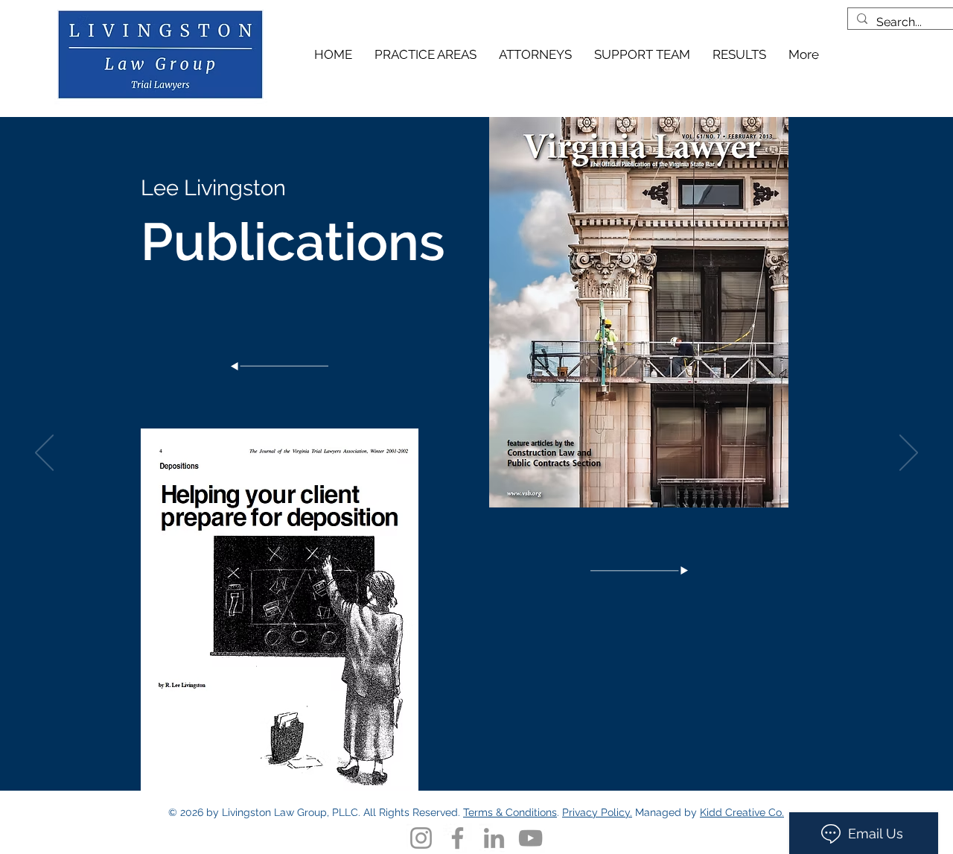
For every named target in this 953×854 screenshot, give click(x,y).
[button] (535, 54)
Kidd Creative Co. (742, 812)
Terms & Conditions (510, 812)
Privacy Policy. (597, 812)
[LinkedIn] (494, 838)
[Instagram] (421, 838)
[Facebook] (457, 838)
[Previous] (44, 453)
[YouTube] (530, 838)
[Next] (908, 453)
